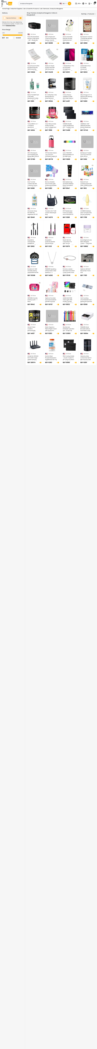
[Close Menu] (2, 4)
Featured (91, 14)
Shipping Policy (10, 25)
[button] (78, 3)
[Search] (69, 3)
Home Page (6, 9)
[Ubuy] (9, 3)
